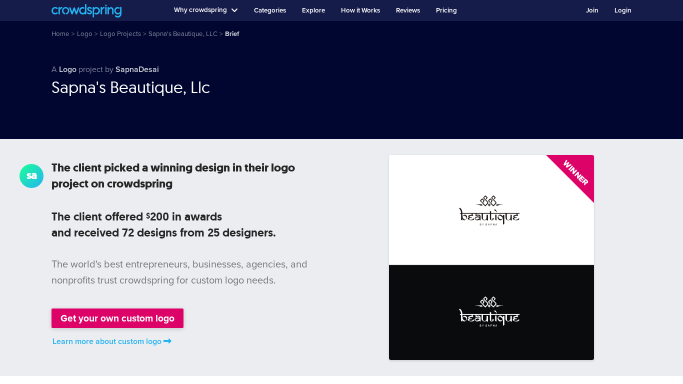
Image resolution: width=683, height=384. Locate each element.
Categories (270, 10)
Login (623, 10)
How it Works (360, 10)
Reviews (408, 10)
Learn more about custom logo (107, 341)
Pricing (446, 10)
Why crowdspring (200, 10)
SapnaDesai (137, 69)
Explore (313, 10)
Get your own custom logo (117, 318)
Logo (67, 69)
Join (592, 10)
